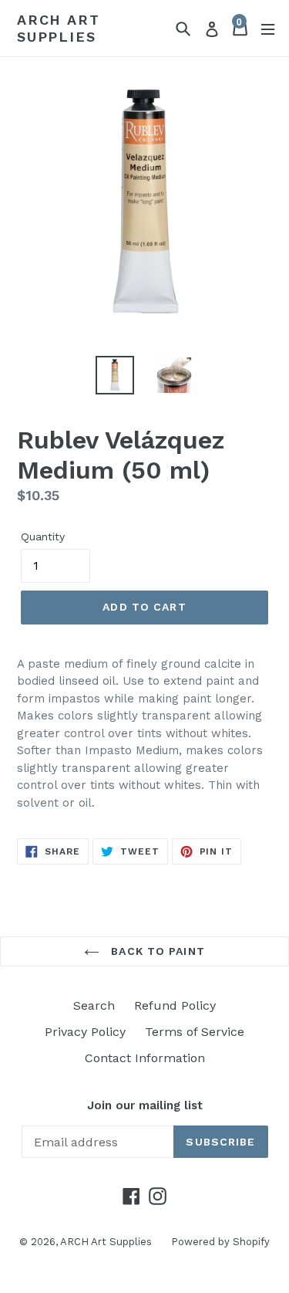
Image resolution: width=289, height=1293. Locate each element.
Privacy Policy (85, 1031)
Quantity (43, 536)
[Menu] (268, 28)
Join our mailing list (145, 1105)
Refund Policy (175, 1005)
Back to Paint (156, 951)
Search (94, 1005)
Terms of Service (194, 1031)
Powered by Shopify (220, 1241)
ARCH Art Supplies (58, 28)
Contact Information (145, 1058)
